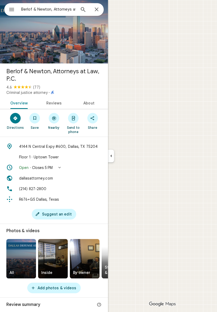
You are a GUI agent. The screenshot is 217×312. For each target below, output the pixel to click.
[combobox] (48, 9)
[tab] (18, 102)
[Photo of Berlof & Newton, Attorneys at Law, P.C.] (54, 31)
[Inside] (53, 258)
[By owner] (85, 258)
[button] (54, 167)
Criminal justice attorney (27, 92)
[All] (21, 258)
